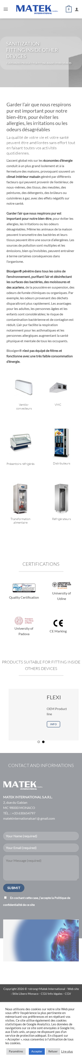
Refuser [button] (53, 1051)
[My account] (77, 9)
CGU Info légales (52, 993)
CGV (68, 993)
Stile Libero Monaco (25, 993)
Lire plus (67, 1051)
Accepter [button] (36, 1051)
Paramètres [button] (16, 1051)
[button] (5, 9)
